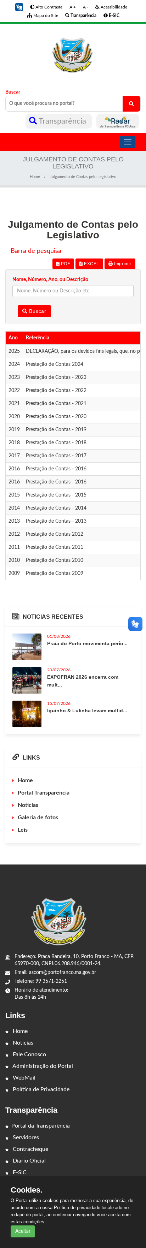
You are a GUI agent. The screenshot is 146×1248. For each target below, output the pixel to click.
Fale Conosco (28, 1054)
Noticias (28, 805)
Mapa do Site (45, 15)
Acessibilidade (113, 7)
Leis (23, 830)
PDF (65, 263)
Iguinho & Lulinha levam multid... (87, 710)
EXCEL (91, 263)
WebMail (23, 1078)
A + (72, 7)
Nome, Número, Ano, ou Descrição (50, 279)
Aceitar (22, 1231)
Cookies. (27, 1190)
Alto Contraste (48, 7)
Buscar (12, 92)
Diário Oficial (28, 1161)
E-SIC (19, 1172)
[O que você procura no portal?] (131, 104)
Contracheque (29, 1149)
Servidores (25, 1137)
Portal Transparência (43, 793)
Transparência (62, 121)
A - (85, 7)
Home (35, 177)
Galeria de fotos (38, 817)
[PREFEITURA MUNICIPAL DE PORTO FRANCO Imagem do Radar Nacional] (117, 121)
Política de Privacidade (40, 1089)
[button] (19, 7)
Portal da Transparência (40, 1126)
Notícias (22, 1043)
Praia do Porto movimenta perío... (87, 643)
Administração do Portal (42, 1066)
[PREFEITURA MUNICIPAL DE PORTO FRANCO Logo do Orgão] (72, 50)
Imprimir (122, 263)
